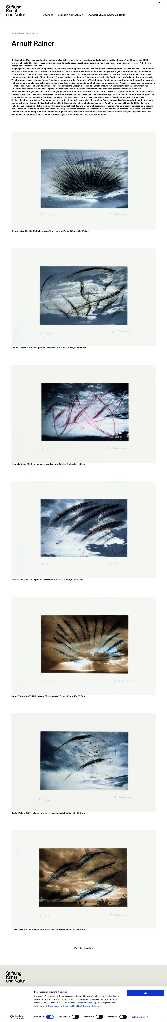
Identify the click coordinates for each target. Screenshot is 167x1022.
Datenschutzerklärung (86, 1003)
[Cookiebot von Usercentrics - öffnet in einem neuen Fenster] (16, 1017)
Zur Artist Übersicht (83, 948)
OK (145, 993)
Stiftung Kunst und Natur (22, 33)
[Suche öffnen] (160, 3)
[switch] (75, 1017)
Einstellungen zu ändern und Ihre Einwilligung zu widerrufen (74, 1006)
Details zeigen (138, 1017)
